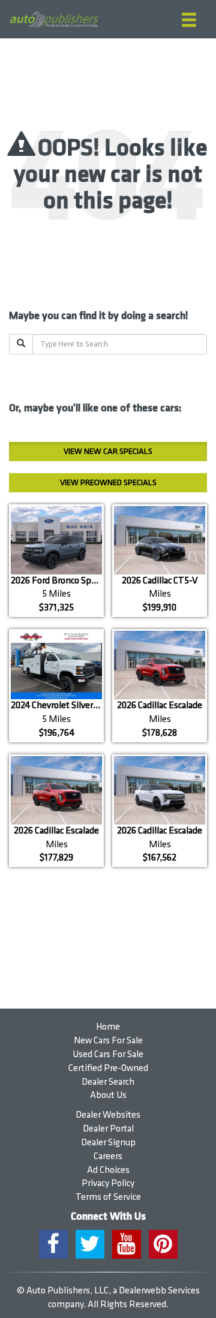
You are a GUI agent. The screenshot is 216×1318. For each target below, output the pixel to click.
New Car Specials (108, 451)
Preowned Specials (108, 482)
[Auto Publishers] (54, 19)
